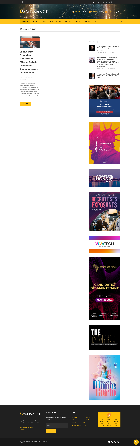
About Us (74, 417)
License (85, 425)
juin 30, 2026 (100, 79)
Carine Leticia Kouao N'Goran (106, 52)
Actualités (24, 38)
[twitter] (103, 2)
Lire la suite (25, 103)
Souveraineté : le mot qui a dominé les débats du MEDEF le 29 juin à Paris (108, 75)
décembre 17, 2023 (25, 76)
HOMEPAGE (25, 21)
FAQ (84, 422)
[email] (93, 2)
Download (86, 420)
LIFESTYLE (68, 21)
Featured (33, 38)
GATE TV (77, 21)
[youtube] (109, 2)
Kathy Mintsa (110, 79)
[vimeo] (106, 2)
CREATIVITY (87, 21)
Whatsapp (22, 429)
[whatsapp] (22, 2)
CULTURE (59, 21)
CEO (51, 21)
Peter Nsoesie (111, 68)
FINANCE (44, 21)
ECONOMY (35, 21)
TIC (95, 21)
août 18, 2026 (100, 50)
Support (74, 422)
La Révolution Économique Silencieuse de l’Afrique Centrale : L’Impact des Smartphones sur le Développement (29, 62)
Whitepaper (86, 417)
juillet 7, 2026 (100, 68)
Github (73, 420)
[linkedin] (98, 2)
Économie (29, 38)
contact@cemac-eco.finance (26, 427)
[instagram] (111, 2)
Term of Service (76, 425)
